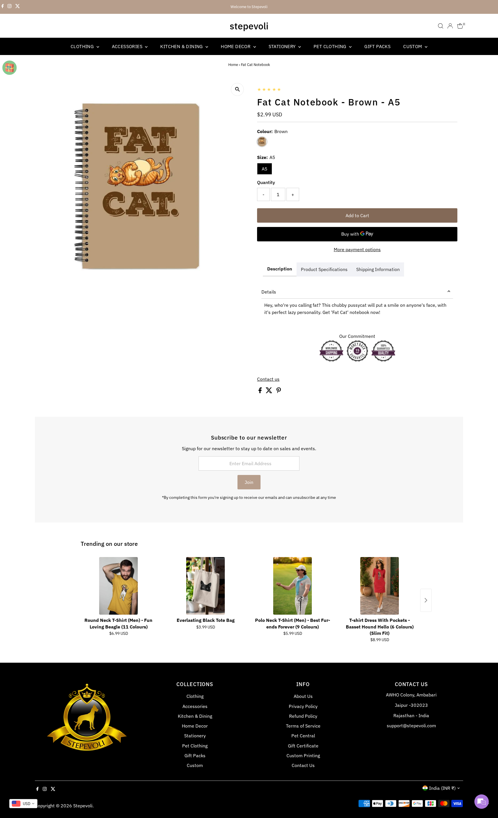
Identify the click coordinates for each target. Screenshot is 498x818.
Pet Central (303, 736)
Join (249, 482)
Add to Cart (357, 215)
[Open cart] (460, 26)
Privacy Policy (303, 706)
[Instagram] (9, 7)
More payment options (357, 249)
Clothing (83, 46)
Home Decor (236, 46)
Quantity (266, 182)
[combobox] (23, 803)
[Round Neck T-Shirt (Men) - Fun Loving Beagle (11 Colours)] (118, 586)
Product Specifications (324, 269)
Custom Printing (303, 755)
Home (233, 64)
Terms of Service (303, 726)
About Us (303, 696)
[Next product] (426, 600)
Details (268, 292)
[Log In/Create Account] (450, 26)
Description (279, 269)
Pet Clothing (331, 46)
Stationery (283, 46)
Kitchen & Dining (182, 46)
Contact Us (303, 765)
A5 (264, 169)
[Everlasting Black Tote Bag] (205, 586)
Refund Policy (303, 716)
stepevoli (249, 26)
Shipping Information (378, 269)
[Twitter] (17, 7)
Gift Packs (377, 46)
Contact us (268, 379)
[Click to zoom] (237, 89)
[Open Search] (440, 26)
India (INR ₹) (442, 788)
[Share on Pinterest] (278, 391)
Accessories (128, 46)
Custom (413, 46)
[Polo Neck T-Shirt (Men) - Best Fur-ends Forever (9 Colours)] (292, 586)
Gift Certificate (303, 746)
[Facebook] (2, 7)
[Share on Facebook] (261, 391)
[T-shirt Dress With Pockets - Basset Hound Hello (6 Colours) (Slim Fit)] (379, 586)
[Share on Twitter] (269, 391)
